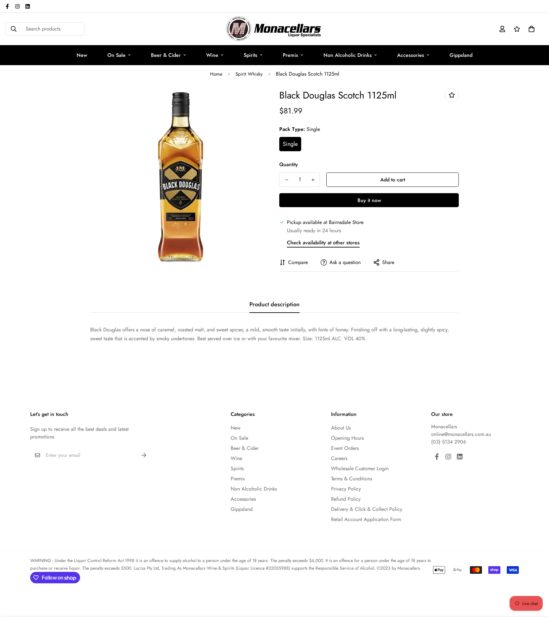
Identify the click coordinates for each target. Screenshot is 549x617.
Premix (290, 55)
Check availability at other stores (323, 242)
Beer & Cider (166, 55)
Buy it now (369, 200)
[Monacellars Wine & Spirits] (274, 29)
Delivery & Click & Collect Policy (366, 509)
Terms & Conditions (351, 478)
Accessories (410, 55)
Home (216, 74)
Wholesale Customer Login (360, 468)
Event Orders (345, 448)
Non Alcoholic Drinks (347, 55)
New (82, 55)
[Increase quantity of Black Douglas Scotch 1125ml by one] (313, 180)
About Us (341, 427)
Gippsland (461, 55)
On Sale (116, 55)
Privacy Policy (346, 488)
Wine (212, 55)
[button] (530, 29)
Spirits (250, 55)
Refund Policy (346, 499)
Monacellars (444, 426)
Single (290, 144)
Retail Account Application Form (366, 519)
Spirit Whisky (249, 74)
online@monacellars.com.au (461, 434)
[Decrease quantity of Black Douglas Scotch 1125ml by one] (286, 180)
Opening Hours (347, 438)
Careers (339, 458)
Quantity (288, 164)
